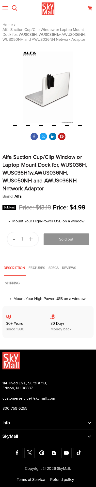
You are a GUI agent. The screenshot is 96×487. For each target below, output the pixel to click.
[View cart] (89, 8)
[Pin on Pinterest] (61, 136)
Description (14, 268)
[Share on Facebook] (34, 136)
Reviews (69, 268)
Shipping (12, 283)
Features (37, 268)
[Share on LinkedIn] (52, 136)
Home (8, 25)
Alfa (18, 196)
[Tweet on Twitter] (43, 136)
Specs (53, 268)
